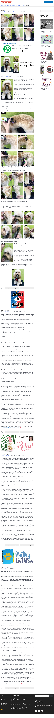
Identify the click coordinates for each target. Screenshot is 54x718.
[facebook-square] (41, 16)
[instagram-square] (47, 16)
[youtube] (44, 16)
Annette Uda (4, 712)
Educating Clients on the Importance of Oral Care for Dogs (46, 31)
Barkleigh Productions (14, 11)
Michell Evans (4, 568)
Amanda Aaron (5, 76)
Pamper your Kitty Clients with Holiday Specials (45, 47)
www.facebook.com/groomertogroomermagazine (10, 427)
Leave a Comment (4, 11)
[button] (23, 2)
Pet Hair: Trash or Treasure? (44, 62)
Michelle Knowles (5, 455)
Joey (41, 75)
